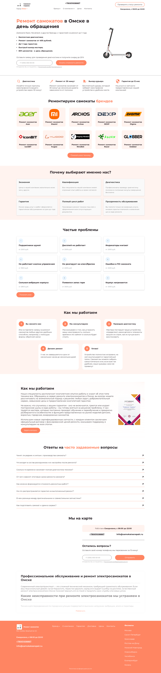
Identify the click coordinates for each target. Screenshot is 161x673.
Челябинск (130, 656)
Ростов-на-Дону (132, 643)
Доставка (92, 626)
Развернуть (80, 611)
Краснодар (130, 639)
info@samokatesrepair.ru (130, 534)
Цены (79, 9)
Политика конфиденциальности (80, 668)
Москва (128, 630)
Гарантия (80, 626)
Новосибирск (131, 652)
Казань (128, 665)
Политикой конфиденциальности (50, 67)
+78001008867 (72, 3)
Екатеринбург (131, 660)
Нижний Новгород (133, 648)
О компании (68, 9)
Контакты (88, 9)
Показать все (25, 295)
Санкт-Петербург (133, 635)
